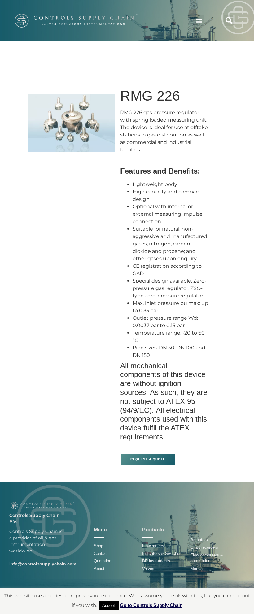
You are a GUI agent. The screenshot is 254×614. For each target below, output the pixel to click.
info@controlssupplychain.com (42, 563)
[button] (199, 20)
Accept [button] (108, 605)
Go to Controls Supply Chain (151, 605)
